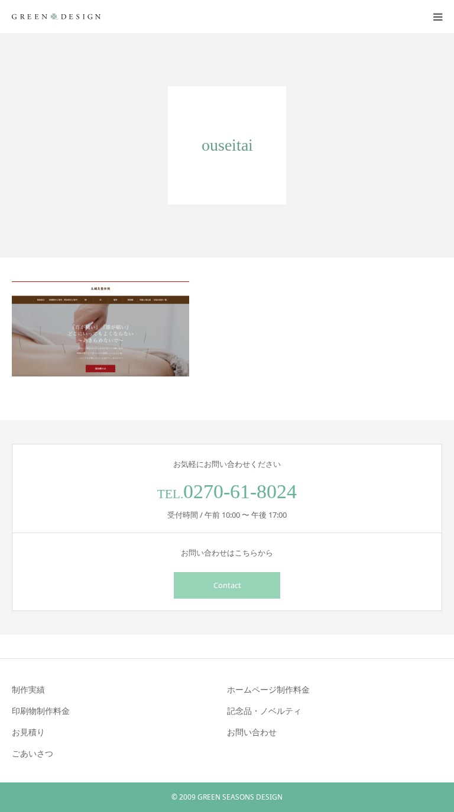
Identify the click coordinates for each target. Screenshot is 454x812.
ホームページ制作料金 (268, 689)
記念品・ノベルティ (264, 710)
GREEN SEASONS (225, 797)
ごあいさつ (32, 753)
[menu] (437, 16)
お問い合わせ (252, 732)
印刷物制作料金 (41, 710)
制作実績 (28, 689)
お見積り (28, 732)
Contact (227, 585)
